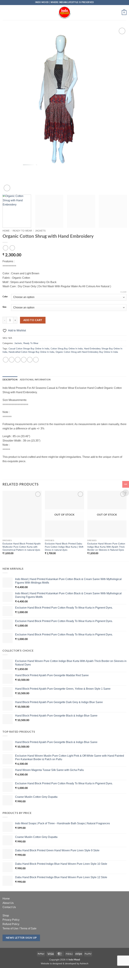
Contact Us (9, 907)
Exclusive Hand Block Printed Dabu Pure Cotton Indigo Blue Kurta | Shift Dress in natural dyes (64, 546)
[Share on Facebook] (11, 359)
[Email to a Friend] (24, 359)
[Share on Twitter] (17, 359)
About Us (8, 903)
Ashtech (84, 963)
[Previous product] (12, 247)
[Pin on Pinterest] (30, 359)
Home (6, 230)
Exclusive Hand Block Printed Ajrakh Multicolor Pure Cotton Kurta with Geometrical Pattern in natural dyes (22, 546)
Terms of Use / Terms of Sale (19, 928)
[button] (5, 12)
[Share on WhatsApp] (5, 359)
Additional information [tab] (35, 380)
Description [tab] (10, 380)
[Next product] (5, 247)
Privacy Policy (11, 919)
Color (5, 297)
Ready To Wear (22, 230)
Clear (123, 292)
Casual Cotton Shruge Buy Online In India (29, 348)
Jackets (40, 230)
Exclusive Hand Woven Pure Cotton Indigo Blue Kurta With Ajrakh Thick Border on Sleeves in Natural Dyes (106, 546)
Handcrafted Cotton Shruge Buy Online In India (31, 352)
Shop (6, 915)
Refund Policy (11, 924)
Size (4, 307)
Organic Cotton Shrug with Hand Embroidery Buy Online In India (87, 352)
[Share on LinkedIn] (36, 359)
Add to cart (32, 320)
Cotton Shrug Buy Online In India (67, 348)
